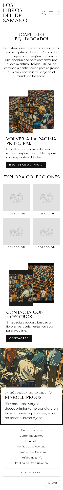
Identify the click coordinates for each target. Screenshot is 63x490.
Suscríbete (30, 472)
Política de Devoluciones (31, 463)
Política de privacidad (31, 446)
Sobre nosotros (31, 430)
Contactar (19, 338)
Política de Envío (31, 457)
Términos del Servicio (31, 452)
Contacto (31, 441)
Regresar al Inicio (26, 164)
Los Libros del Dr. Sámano (15, 12)
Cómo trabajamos (31, 435)
